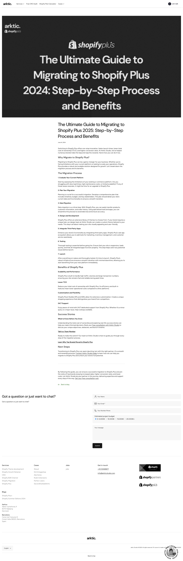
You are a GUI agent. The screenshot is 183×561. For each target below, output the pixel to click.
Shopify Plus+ (7, 496)
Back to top (91, 556)
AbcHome (38, 475)
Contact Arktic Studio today (86, 353)
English (6, 548)
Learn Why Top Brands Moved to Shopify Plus (75, 342)
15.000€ (120, 419)
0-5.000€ (101, 419)
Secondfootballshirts (42, 484)
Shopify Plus (6, 484)
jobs (67, 469)
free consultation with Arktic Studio (105, 325)
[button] (20, 4)
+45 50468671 (103, 469)
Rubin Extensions (40, 478)
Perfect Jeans (39, 481)
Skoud (36, 469)
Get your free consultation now (87, 378)
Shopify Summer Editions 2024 (13, 499)
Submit (97, 445)
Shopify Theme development (13, 469)
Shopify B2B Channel (10, 478)
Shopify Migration (8, 481)
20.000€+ (130, 419)
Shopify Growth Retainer (11, 472)
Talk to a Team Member (66, 331)
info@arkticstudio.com (106, 473)
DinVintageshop (40, 472)
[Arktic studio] (7, 3)
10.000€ (111, 419)
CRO (4, 475)
